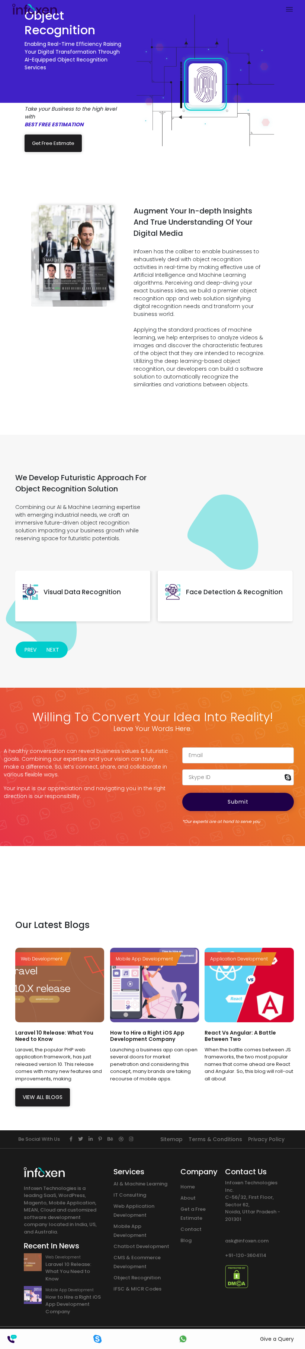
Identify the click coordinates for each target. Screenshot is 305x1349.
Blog (186, 1240)
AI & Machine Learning (140, 1183)
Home (187, 1186)
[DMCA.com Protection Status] (236, 1276)
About (188, 1197)
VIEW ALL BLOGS (42, 1097)
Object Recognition (137, 1277)
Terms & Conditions (215, 1139)
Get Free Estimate (53, 143)
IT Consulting (129, 1194)
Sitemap (171, 1139)
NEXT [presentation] (52, 649)
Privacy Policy (266, 1139)
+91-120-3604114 (245, 1255)
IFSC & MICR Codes (137, 1288)
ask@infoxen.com (247, 1240)
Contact (191, 1229)
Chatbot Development (141, 1246)
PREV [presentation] (30, 649)
